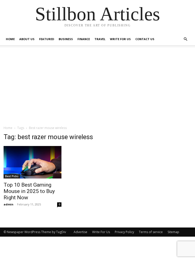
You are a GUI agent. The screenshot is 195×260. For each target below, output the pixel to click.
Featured (46, 39)
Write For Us (120, 39)
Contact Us (144, 39)
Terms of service (151, 232)
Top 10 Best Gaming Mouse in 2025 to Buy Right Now (29, 191)
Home (10, 39)
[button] (185, 39)
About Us (27, 39)
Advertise (80, 232)
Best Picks (12, 176)
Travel (99, 39)
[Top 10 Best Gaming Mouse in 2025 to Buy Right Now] (32, 162)
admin (8, 204)
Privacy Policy (124, 232)
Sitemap (173, 232)
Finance (83, 39)
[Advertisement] (97, 87)
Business (66, 39)
